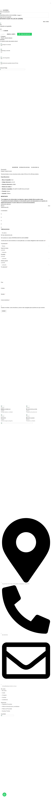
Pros (2, 282)
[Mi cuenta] (50, 1)
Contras (3, 288)
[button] (24, 34)
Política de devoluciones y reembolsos (10, 706)
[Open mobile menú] (1, 1)
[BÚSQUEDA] (50, 3)
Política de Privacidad (7, 708)
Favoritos (4, 697)
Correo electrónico (5, 300)
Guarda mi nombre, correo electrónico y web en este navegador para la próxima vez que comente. (23, 307)
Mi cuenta (4, 690)
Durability (3, 254)
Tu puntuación (4, 243)
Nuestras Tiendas (6, 711)
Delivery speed (4, 260)
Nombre (3, 294)
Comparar (4, 695)
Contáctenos (5, 699)
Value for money (4, 248)
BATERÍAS (5, 10)
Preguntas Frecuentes (7, 704)
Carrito (3, 692)
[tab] (15, 167)
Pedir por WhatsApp (25, 34)
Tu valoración (4, 267)
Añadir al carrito (11, 34)
